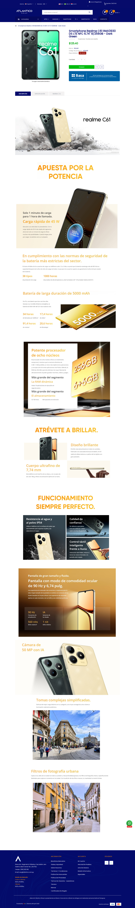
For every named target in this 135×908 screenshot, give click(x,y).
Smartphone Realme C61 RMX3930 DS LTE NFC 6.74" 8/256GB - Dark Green (42, 26)
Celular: (17, 869)
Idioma (22, 4)
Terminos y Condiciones (59, 871)
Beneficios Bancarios (58, 861)
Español (29, 4)
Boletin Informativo (84, 871)
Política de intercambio (59, 874)
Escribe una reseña (92, 39)
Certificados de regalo (59, 891)
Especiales (81, 874)
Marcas (53, 888)
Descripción (23, 94)
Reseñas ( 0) (57, 94)
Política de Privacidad (58, 878)
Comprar (81, 67)
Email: (17, 872)
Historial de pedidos (84, 864)
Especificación (40, 94)
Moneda (39, 4)
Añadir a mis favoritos (97, 67)
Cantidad (72, 59)
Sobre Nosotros (56, 868)
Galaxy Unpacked (57, 864)
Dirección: (18, 864)
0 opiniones (81, 39)
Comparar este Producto (102, 67)
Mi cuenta (81, 861)
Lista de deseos (83, 868)
